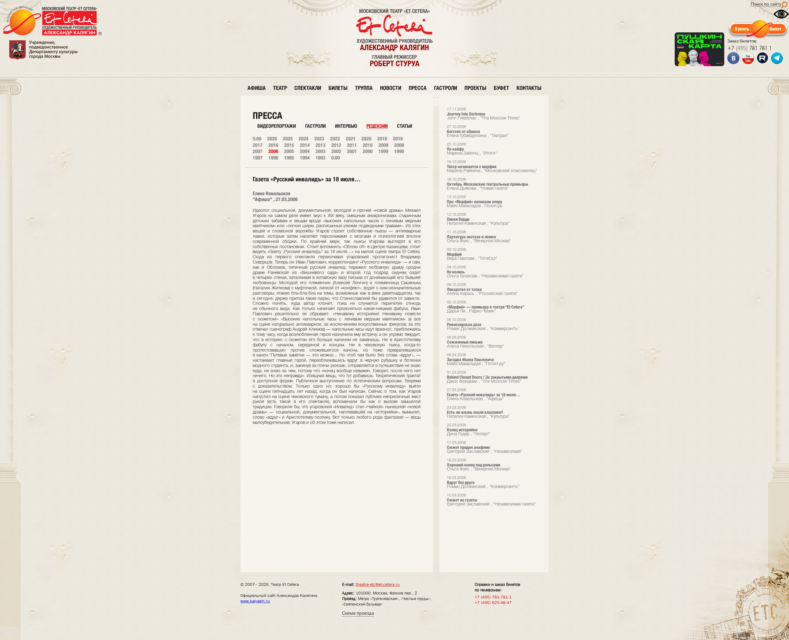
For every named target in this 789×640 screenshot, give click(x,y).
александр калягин (394, 47)
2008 (399, 145)
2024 (304, 139)
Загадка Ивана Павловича (476, 359)
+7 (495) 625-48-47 (493, 602)
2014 (305, 145)
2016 (273, 145)
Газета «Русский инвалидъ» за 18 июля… (483, 394)
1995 (289, 158)
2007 (258, 151)
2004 (305, 151)
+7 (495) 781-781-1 (493, 597)
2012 (336, 145)
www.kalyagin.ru (255, 601)
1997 (258, 158)
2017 (258, 145)
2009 (383, 145)
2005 (289, 151)
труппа (364, 88)
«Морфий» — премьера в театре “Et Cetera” (485, 307)
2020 (366, 139)
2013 (320, 145)
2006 (273, 151)
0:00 (335, 158)
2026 (272, 139)
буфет (501, 88)
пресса (418, 88)
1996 (273, 158)
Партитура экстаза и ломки (479, 237)
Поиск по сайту (766, 4)
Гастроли (315, 126)
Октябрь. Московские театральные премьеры (487, 184)
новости (390, 88)
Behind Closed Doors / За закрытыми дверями (487, 377)
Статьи (404, 126)
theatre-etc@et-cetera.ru (378, 584)
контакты (529, 88)
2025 (288, 139)
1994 (305, 158)
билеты (338, 88)
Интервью (346, 126)
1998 (399, 151)
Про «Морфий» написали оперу (474, 201)
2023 (319, 139)
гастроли (445, 88)
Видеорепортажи (276, 126)
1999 (383, 151)
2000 (368, 151)
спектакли (307, 88)
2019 (382, 139)
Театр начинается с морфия (492, 166)
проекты (475, 88)
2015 (289, 145)
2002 (336, 151)
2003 (320, 151)
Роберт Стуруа (394, 63)
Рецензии (377, 126)
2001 (352, 151)
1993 (320, 158)
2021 (351, 139)
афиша (256, 88)
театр (280, 88)
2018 (398, 139)
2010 (368, 145)
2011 (352, 145)
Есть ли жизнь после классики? (478, 412)
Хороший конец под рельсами (479, 465)
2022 (335, 139)
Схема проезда (358, 613)
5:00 (257, 139)
